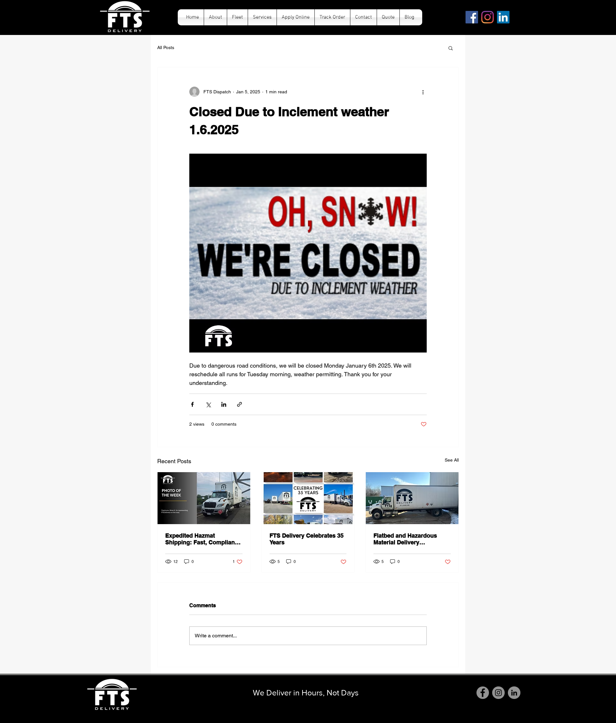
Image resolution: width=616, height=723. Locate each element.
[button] (451, 47)
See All (452, 460)
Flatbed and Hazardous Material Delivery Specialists (405, 539)
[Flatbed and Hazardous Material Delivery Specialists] (412, 498)
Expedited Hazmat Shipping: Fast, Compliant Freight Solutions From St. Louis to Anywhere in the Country (201, 539)
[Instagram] (487, 17)
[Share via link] (239, 404)
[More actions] (423, 92)
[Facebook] (472, 17)
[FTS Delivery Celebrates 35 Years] (308, 498)
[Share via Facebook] (192, 404)
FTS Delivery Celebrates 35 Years (307, 539)
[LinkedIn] (503, 17)
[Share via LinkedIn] (224, 404)
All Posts (165, 47)
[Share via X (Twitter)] (208, 404)
